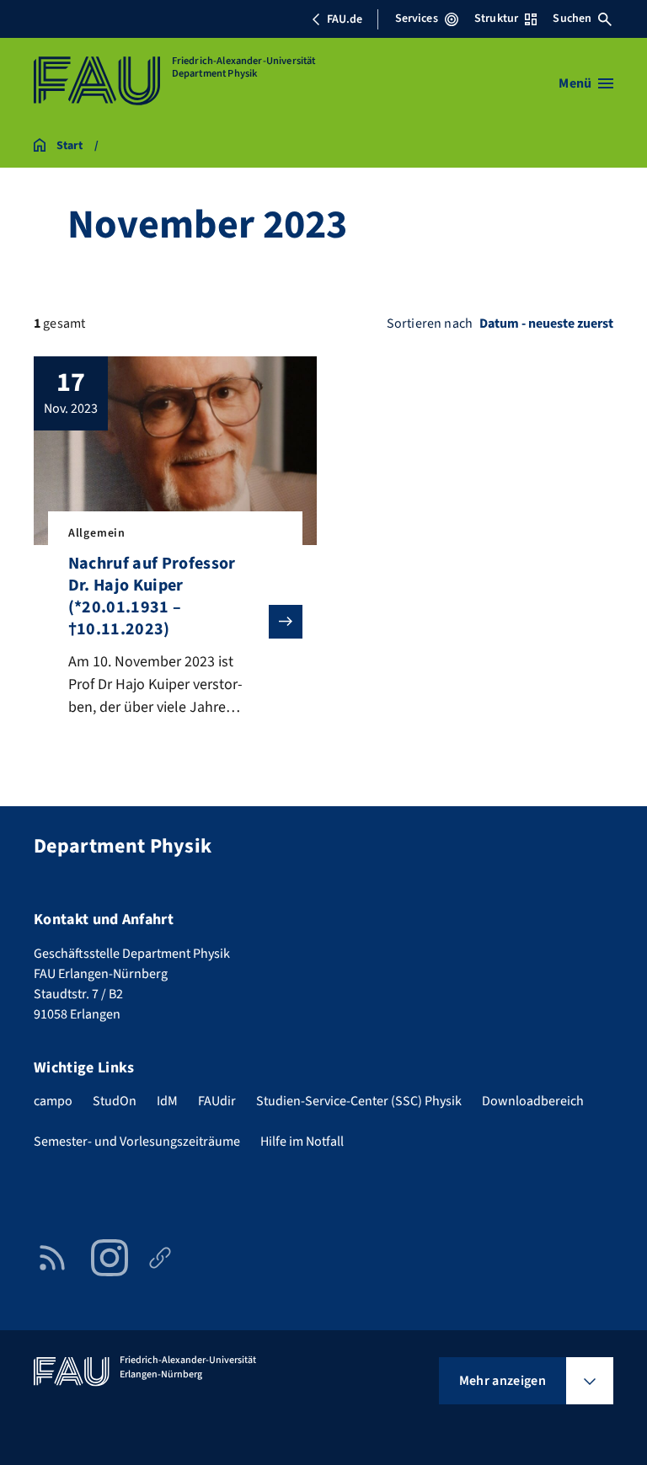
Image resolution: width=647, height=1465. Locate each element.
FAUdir (217, 1101)
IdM (167, 1101)
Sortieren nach (430, 323)
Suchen (572, 18)
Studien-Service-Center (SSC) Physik (359, 1101)
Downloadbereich (533, 1101)
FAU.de (344, 19)
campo (53, 1101)
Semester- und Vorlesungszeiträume (137, 1141)
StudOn (114, 1101)
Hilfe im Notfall (302, 1141)
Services (416, 18)
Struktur (496, 18)
